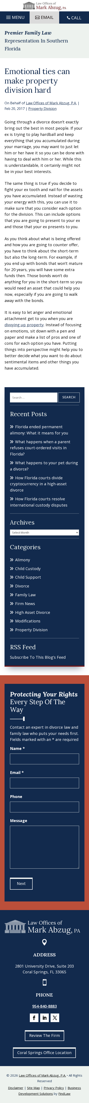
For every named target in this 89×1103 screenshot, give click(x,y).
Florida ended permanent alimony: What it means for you (39, 429)
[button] (15, 16)
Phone (16, 796)
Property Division (42, 108)
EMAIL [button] (47, 17)
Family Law (25, 594)
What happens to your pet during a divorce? (44, 466)
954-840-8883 (44, 1006)
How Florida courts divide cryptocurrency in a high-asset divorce (38, 484)
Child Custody (28, 568)
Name (17, 748)
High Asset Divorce (32, 612)
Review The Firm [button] (44, 1035)
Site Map (33, 1088)
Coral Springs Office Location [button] (44, 1052)
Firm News (25, 603)
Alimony (22, 559)
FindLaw (64, 1093)
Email (17, 772)
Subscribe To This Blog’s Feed (38, 657)
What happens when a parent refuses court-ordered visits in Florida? (40, 448)
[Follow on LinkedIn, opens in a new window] (44, 1017)
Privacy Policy (54, 1088)
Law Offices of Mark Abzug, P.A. (51, 103)
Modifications (27, 621)
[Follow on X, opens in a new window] (55, 1017)
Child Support (28, 577)
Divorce (22, 586)
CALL (76, 18)
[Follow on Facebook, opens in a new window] (34, 1017)
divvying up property (24, 324)
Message (18, 820)
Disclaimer (15, 1088)
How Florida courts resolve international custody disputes (38, 502)
